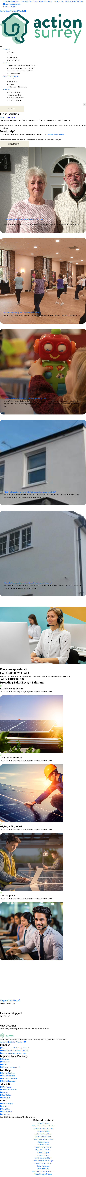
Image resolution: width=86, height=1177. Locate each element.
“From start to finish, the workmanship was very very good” (24, 219)
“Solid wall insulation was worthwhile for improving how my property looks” (30, 492)
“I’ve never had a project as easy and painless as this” (21, 313)
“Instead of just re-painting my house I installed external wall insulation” (28, 583)
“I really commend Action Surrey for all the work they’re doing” (25, 398)
